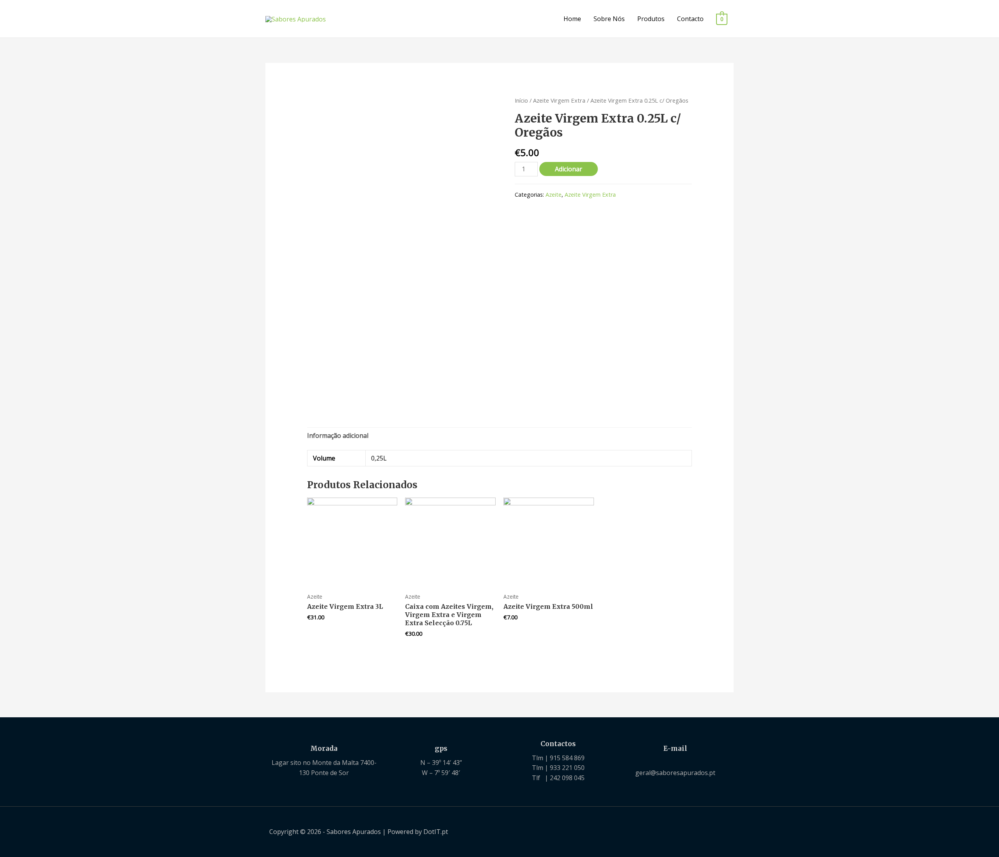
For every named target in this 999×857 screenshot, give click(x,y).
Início (521, 100)
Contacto (690, 18)
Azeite (554, 194)
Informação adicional (337, 435)
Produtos (651, 18)
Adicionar (568, 169)
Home (572, 18)
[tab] (337, 436)
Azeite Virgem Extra (559, 100)
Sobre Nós (609, 18)
